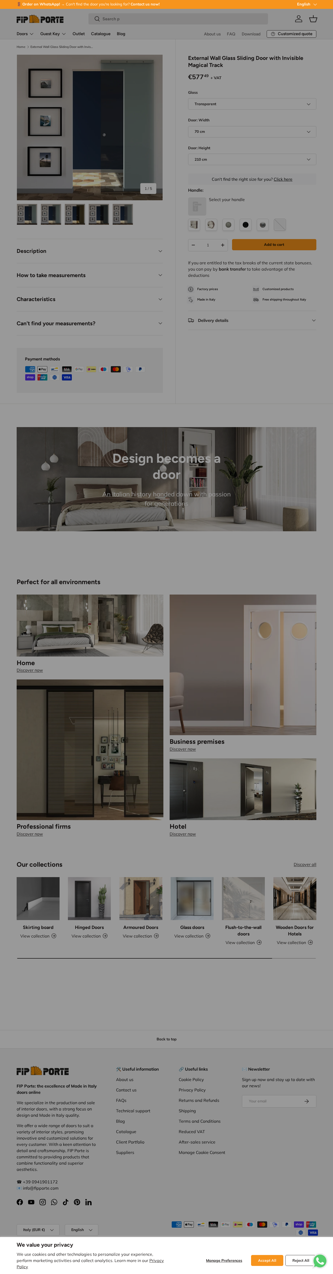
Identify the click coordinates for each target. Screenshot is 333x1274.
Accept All (267, 1260)
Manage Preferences (224, 1260)
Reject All (300, 1260)
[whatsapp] (320, 1256)
